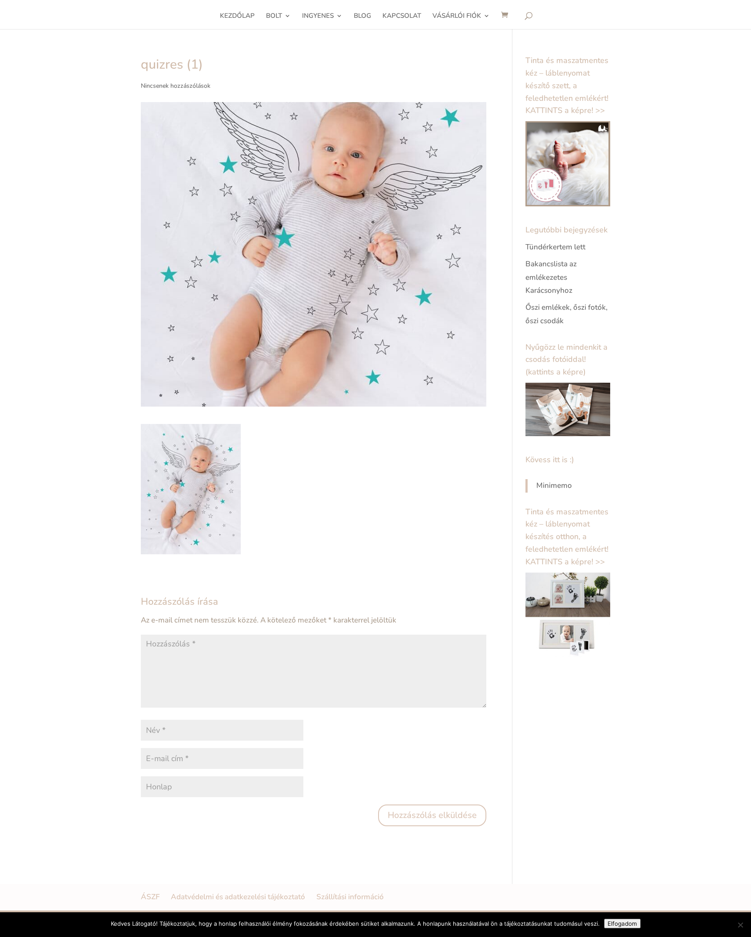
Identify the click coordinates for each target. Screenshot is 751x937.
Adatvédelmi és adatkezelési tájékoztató (238, 897)
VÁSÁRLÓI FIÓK (456, 16)
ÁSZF (150, 897)
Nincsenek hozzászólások (175, 86)
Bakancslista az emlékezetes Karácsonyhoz (551, 277)
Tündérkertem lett (555, 247)
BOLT (274, 16)
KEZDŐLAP (237, 16)
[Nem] (740, 924)
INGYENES (318, 16)
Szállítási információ (350, 897)
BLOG (362, 16)
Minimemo (554, 485)
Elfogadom (622, 923)
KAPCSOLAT (401, 16)
